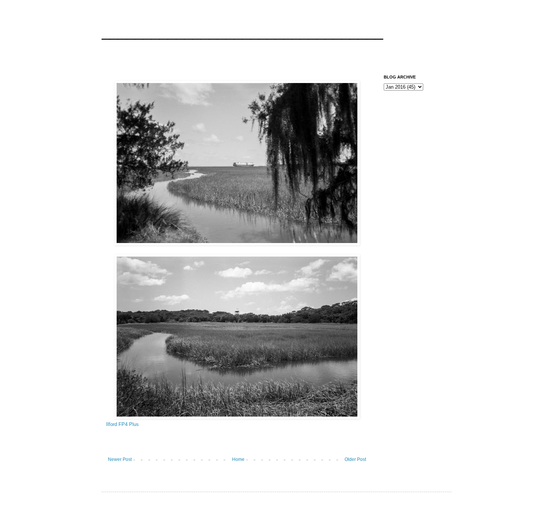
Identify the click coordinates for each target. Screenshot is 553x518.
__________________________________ (242, 31)
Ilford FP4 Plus (122, 424)
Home (238, 459)
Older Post (355, 459)
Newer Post (120, 459)
